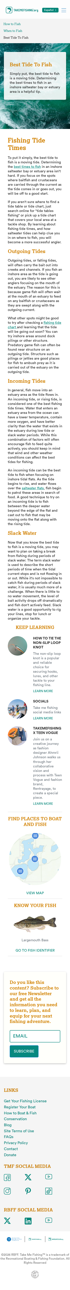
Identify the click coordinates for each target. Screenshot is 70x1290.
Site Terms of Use (19, 1131)
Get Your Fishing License (25, 1101)
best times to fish (27, 166)
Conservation (15, 1119)
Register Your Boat (20, 1107)
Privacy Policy (16, 1143)
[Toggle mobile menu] (63, 10)
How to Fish (12, 24)
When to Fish (13, 31)
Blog (8, 1125)
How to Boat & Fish (20, 1113)
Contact (11, 1149)
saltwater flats (33, 488)
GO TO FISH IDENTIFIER (35, 950)
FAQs (8, 1137)
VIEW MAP (35, 893)
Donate (10, 1155)
